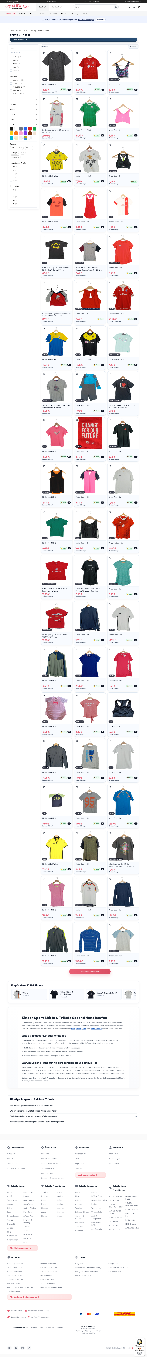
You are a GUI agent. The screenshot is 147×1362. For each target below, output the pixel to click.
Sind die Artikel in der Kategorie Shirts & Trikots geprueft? (34, 1116)
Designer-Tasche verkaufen (86, 1271)
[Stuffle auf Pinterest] (22, 1348)
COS (25, 1242)
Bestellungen (114, 1158)
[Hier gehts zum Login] (129, 7)
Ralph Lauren (12, 1240)
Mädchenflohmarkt (38, 1327)
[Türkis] (11, 138)
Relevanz (133, 47)
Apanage (27, 1226)
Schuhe (60, 1212)
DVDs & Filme (96, 1196)
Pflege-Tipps (113, 1264)
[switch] (139, 1353)
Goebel (10, 1204)
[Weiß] (16, 129)
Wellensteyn (12, 1236)
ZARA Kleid (113, 1221)
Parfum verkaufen (47, 1279)
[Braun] (30, 133)
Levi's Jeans (130, 1220)
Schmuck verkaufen (48, 1283)
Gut (22, 152)
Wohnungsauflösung (83, 1331)
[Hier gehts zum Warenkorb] (139, 7)
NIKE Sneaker (131, 1224)
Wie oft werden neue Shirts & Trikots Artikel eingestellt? (33, 1111)
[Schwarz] (11, 129)
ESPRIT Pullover (132, 1209)
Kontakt (10, 1158)
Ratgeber (79, 1264)
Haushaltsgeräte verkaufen (51, 1287)
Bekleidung (32, 31)
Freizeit (64, 13)
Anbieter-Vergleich (89, 1333)
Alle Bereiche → (97, 1229)
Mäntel (60, 1200)
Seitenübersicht (47, 1168)
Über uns (45, 1154)
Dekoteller (79, 1222)
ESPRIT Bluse (114, 1229)
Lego (9, 1212)
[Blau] (25, 129)
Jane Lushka (28, 1200)
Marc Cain (27, 1212)
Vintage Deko (96, 1212)
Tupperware (12, 1200)
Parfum (94, 1204)
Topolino (27, 1230)
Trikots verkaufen (14, 1267)
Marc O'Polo (28, 1192)
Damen (22, 13)
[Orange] (16, 133)
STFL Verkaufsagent (55, 1327)
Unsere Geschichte (49, 1158)
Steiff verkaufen (13, 1291)
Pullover (44, 1196)
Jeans (43, 1212)
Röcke (59, 1192)
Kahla (9, 1208)
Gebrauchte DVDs (96, 1223)
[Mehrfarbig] (25, 138)
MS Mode (27, 1238)
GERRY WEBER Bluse (131, 1197)
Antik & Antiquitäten (96, 1217)
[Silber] (21, 138)
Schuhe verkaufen (14, 1275)
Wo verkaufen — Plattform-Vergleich (90, 1267)
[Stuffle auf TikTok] (29, 1348)
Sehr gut (14, 152)
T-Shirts (44, 1192)
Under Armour (96, 1029)
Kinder (42, 13)
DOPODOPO (28, 1234)
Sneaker (60, 1216)
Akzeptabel (15, 157)
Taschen (78, 1208)
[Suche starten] (116, 7)
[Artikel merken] (44, 53)
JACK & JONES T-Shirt (115, 1212)
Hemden (44, 1208)
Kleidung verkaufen (15, 1264)
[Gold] (16, 138)
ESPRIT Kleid (114, 1225)
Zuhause (53, 13)
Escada (26, 1196)
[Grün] (34, 129)
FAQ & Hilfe (11, 1154)
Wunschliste (114, 1163)
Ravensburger (13, 1216)
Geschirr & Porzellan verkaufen (20, 1287)
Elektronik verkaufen (83, 1275)
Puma (84, 1029)
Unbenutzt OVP (16, 148)
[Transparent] (30, 138)
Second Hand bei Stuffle (51, 1163)
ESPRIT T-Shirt (115, 1196)
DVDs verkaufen (47, 1275)
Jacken (60, 1196)
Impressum (79, 1163)
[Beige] (34, 133)
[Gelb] (11, 133)
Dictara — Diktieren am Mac (52, 1178)
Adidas (78, 1029)
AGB (77, 1158)
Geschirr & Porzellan (79, 1217)
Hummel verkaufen (48, 1264)
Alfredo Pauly (28, 1216)
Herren (32, 13)
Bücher (94, 1192)
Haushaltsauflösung (88, 1328)
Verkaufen (57, 7)
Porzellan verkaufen (48, 1267)
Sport (25, 31)
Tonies (10, 1220)
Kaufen (42, 7)
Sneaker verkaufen (15, 1279)
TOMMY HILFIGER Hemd (131, 1204)
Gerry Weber (28, 1204)
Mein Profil (113, 1154)
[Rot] (30, 129)
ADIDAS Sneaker (132, 1228)
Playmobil (11, 1224)
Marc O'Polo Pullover (130, 1214)
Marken (84, 13)
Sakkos (60, 1204)
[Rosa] (21, 133)
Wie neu (29, 148)
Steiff (9, 1196)
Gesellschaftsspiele (98, 1200)
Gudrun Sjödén (29, 1208)
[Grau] (21, 129)
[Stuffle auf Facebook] (16, 1348)
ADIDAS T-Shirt (115, 1217)
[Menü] (143, 1339)
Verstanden (100, 20)
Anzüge (60, 1208)
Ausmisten (97, 1331)
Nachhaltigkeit (47, 1173)
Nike (73, 1029)
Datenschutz (80, 1154)
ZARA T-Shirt (114, 1200)
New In (10, 13)
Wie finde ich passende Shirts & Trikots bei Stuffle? (31, 1105)
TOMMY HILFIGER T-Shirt (116, 1205)
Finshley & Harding (27, 1221)
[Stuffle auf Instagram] (9, 1348)
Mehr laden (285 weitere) (90, 972)
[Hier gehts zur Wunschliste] (134, 7)
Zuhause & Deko (82, 1212)
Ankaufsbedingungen (16, 1168)
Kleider (44, 1200)
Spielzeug (74, 13)
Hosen (44, 1216)
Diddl (9, 1192)
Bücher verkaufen (14, 1271)
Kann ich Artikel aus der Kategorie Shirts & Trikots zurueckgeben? (37, 1122)
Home (12, 31)
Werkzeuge (96, 1208)
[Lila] (25, 133)
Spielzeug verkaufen (48, 1271)
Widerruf (78, 1168)
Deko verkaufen (13, 1283)
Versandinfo (12, 1163)
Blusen (44, 1204)
